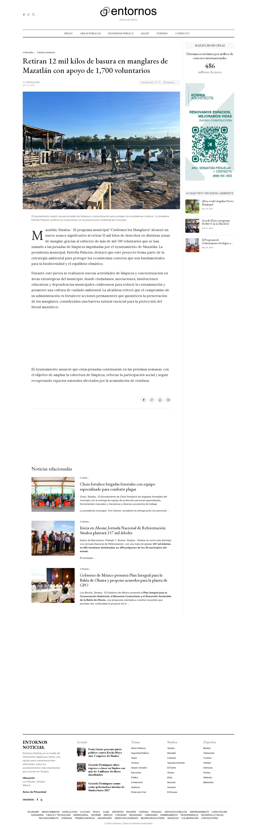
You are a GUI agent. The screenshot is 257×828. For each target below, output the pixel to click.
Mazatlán (171, 753)
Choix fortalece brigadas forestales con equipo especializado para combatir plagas (117, 486)
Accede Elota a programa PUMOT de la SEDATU (216, 222)
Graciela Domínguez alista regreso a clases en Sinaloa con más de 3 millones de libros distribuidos (106, 770)
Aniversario (105, 818)
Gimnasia (207, 768)
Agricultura (69, 812)
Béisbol (206, 748)
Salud (145, 33)
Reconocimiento (48, 818)
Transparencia (189, 815)
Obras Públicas (90, 33)
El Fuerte (171, 768)
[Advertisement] (101, 338)
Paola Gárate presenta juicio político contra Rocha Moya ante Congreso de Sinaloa (105, 752)
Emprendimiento (199, 812)
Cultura (85, 812)
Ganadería (37, 815)
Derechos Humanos (126, 818)
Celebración (137, 782)
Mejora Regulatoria (153, 818)
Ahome (170, 772)
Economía (33, 812)
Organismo (135, 815)
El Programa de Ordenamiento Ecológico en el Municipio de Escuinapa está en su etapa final (217, 245)
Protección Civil (138, 792)
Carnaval (66, 818)
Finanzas (156, 812)
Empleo (108, 815)
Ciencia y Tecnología (58, 815)
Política (134, 777)
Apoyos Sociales (139, 768)
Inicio (68, 33)
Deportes (118, 812)
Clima (106, 812)
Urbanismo (151, 815)
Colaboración (189, 818)
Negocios (173, 818)
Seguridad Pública (120, 33)
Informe (96, 815)
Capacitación (219, 812)
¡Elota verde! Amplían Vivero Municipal (218, 202)
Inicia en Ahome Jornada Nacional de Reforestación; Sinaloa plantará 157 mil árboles (123, 530)
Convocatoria (209, 818)
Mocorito (171, 782)
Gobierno (135, 787)
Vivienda (144, 812)
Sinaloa (171, 748)
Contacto (182, 33)
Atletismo (207, 777)
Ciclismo (207, 758)
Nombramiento (169, 815)
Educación (136, 772)
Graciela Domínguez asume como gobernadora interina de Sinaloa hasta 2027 (106, 787)
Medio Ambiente (51, 812)
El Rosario (172, 792)
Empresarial (80, 815)
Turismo (162, 33)
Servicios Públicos (176, 812)
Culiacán (171, 758)
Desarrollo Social (212, 815)
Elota (169, 777)
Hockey (206, 772)
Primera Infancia (85, 818)
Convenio (120, 815)
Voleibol (207, 763)
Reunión (131, 812)
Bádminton (208, 782)
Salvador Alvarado (176, 763)
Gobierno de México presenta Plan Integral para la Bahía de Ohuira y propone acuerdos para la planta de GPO (123, 580)
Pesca (96, 812)
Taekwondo (208, 753)
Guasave (171, 787)
